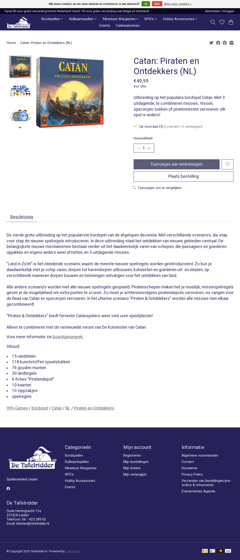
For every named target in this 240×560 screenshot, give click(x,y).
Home (11, 43)
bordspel (40, 408)
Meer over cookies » (177, 4)
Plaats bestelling (183, 176)
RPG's (69, 474)
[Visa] (228, 551)
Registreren (132, 455)
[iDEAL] (205, 551)
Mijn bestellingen (136, 462)
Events (104, 25)
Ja (145, 4)
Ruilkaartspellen (77, 462)
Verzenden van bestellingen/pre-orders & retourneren (206, 483)
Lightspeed (72, 551)
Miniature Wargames (81, 468)
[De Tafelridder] (19, 22)
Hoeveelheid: (143, 138)
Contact (188, 462)
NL (67, 408)
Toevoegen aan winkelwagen (176, 164)
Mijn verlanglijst (134, 474)
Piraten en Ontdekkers (94, 408)
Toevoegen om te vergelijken (160, 188)
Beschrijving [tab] (21, 217)
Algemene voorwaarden (200, 455)
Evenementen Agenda (198, 491)
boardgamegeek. (68, 337)
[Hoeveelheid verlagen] (138, 148)
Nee (157, 4)
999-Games (17, 408)
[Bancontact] (212, 551)
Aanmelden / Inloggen (219, 11)
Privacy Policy (192, 474)
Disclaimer (190, 468)
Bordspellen (74, 455)
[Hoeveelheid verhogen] (149, 148)
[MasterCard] (220, 551)
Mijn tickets (132, 468)
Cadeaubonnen (128, 25)
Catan (57, 408)
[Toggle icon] (212, 22)
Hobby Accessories (80, 481)
